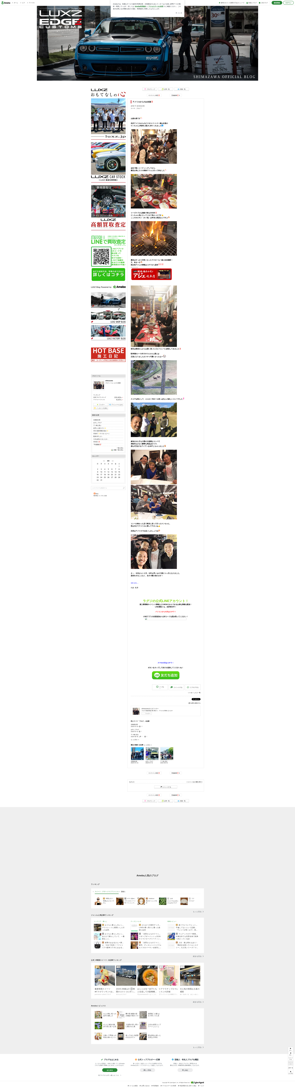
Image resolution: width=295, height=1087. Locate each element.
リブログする (194, 687)
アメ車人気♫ (135, 734)
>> (113, 461)
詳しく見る (147, 1070)
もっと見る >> (135, 739)
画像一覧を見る (118, 450)
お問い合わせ (145, 1086)
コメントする (166, 787)
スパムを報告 (133, 1086)
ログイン (288, 3)
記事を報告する (196, 703)
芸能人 (123, 891)
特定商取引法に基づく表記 (188, 1086)
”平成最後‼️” (97, 444)
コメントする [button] (177, 687)
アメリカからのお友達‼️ (143, 102)
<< (104, 461)
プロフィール (109, 383)
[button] (290, 1072)
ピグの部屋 (117, 383)
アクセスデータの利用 (169, 1086)
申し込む (185, 1070)
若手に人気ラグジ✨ (99, 428)
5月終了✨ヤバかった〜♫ (101, 433)
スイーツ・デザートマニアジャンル (107, 891)
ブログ (138, 108)
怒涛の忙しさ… (98, 436)
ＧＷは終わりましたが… (100, 439)
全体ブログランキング (99, 397)
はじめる (110, 1070)
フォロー (147, 713)
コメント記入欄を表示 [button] (194, 782)
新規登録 (277, 3)
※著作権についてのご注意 (100, 495)
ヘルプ (202, 1086)
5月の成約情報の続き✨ (100, 431)
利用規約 (156, 1086)
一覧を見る (119, 448)
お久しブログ (135, 729)
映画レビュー (172, 921)
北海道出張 (134, 724)
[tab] (107, 892)
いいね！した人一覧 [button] (194, 692)
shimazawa (109, 380)
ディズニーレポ (136, 921)
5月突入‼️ (96, 442)
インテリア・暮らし (100, 921)
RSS (97, 494)
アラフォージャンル (99, 399)
